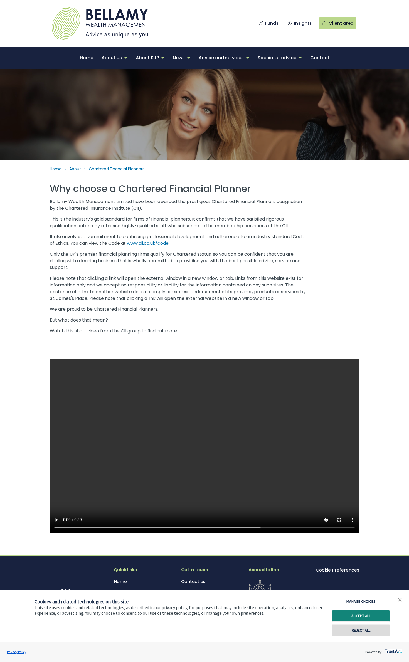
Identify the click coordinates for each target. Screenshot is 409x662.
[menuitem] (86, 58)
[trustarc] (392, 650)
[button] (399, 600)
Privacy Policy (16, 652)
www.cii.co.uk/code (148, 243)
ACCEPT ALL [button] (361, 615)
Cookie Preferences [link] (337, 570)
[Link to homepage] (105, 23)
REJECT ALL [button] (361, 630)
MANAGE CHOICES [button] (361, 601)
